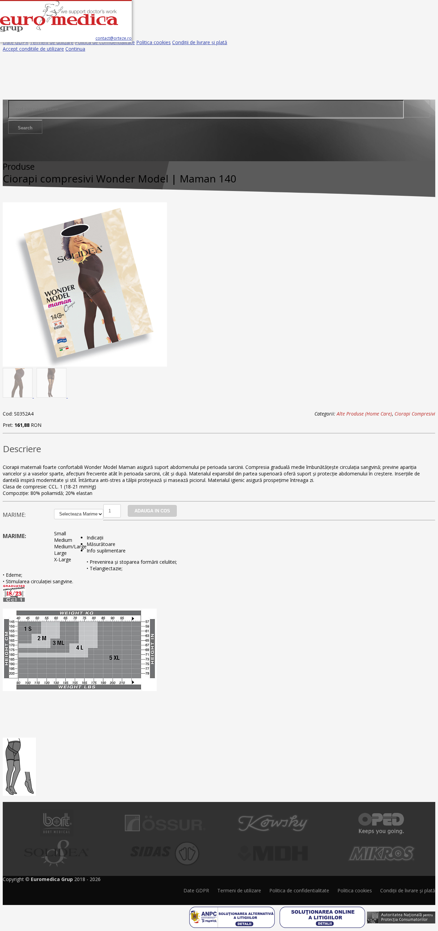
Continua (75, 49)
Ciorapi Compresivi (415, 413)
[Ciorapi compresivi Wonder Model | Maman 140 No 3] (52, 396)
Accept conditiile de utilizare (33, 49)
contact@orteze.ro (113, 38)
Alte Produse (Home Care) (364, 413)
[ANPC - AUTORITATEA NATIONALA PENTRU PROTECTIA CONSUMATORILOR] (401, 915)
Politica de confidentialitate (105, 42)
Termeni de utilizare (52, 42)
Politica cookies (153, 42)
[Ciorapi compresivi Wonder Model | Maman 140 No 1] (85, 364)
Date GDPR (15, 42)
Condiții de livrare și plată (199, 42)
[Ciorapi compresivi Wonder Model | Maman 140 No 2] (18, 396)
